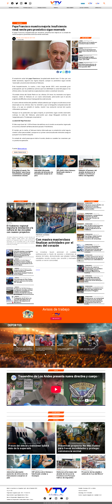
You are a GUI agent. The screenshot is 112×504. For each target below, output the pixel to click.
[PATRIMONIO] (80, 206)
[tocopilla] (75, 44)
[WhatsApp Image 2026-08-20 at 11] (80, 299)
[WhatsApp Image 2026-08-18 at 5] (10, 280)
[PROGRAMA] (10, 252)
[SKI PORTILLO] (80, 247)
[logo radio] (82, 3)
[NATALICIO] (80, 289)
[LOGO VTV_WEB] (56, 5)
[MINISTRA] (80, 268)
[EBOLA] (80, 279)
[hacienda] (75, 65)
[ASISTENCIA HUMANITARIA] (10, 262)
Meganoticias (22, 148)
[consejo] (75, 51)
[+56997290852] (30, 4)
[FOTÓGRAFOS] (10, 271)
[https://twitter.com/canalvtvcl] (17, 4)
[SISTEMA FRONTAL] (10, 290)
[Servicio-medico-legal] (10, 299)
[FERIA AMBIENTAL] (80, 216)
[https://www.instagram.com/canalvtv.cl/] (21, 4)
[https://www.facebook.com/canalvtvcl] (12, 4)
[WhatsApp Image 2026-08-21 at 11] (80, 227)
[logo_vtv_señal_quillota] (97, 3)
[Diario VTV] (8, 4)
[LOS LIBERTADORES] (80, 258)
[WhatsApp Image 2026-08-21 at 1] (80, 237)
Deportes (18, 335)
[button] (20, 152)
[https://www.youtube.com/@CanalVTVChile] (26, 4)
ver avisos (56, 318)
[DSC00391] (21, 221)
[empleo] (75, 58)
